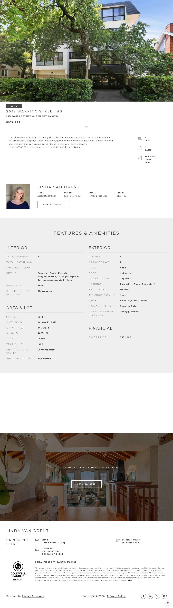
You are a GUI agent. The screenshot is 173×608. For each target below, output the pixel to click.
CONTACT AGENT (53, 204)
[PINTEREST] (164, 596)
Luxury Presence (33, 596)
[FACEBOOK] (143, 596)
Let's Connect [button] (86, 484)
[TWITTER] (157, 596)
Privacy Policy (116, 596)
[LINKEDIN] (150, 596)
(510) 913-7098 (72, 196)
